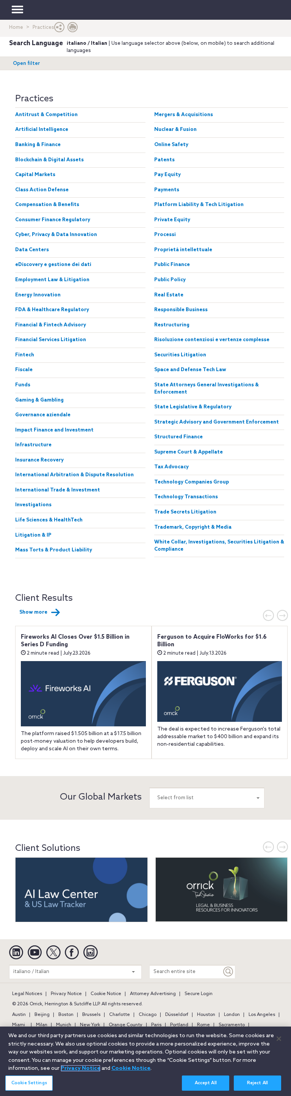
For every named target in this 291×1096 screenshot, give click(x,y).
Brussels (91, 1014)
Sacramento (232, 1025)
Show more (33, 612)
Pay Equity (167, 175)
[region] (145, 1061)
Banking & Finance (38, 145)
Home (16, 27)
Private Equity (172, 220)
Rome (203, 1025)
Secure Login (199, 994)
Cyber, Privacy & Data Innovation (56, 235)
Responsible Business (181, 310)
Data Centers (32, 250)
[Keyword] (228, 972)
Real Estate (168, 295)
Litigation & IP (33, 535)
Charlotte (119, 1014)
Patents (164, 160)
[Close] (279, 1038)
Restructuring (171, 325)
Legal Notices (27, 994)
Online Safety (171, 145)
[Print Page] (72, 29)
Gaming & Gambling (39, 400)
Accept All (206, 1083)
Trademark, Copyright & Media (193, 527)
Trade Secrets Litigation (185, 512)
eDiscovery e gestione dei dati (53, 265)
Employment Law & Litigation (52, 280)
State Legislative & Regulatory (193, 407)
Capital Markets (35, 175)
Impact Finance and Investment (54, 430)
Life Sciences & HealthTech (49, 520)
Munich (63, 1025)
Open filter (26, 63)
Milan (41, 1025)
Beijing (42, 1014)
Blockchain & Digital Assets (49, 160)
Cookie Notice (106, 994)
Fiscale (24, 370)
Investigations (33, 505)
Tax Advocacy (171, 467)
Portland (179, 1025)
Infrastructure (33, 445)
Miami (18, 1025)
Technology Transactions (186, 497)
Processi (165, 235)
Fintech (24, 355)
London (232, 1014)
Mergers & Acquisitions (183, 115)
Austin (19, 1014)
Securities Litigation (180, 355)
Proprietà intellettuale (183, 250)
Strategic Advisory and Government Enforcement (216, 422)
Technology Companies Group (191, 482)
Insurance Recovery (39, 460)
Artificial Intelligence (41, 129)
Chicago (147, 1014)
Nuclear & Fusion (175, 129)
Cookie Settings (29, 1083)
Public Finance (172, 265)
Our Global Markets (101, 797)
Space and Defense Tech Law (190, 370)
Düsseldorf (176, 1014)
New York (90, 1025)
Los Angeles (262, 1014)
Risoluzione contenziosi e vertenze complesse (211, 340)
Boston (66, 1014)
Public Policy (170, 280)
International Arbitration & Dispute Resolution (74, 475)
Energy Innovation (38, 295)
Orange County (125, 1025)
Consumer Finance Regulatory (52, 220)
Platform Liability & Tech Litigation (199, 205)
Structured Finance (178, 437)
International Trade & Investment (57, 490)
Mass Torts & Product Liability (53, 550)
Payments (166, 190)
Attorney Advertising (153, 994)
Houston (206, 1014)
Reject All (257, 1083)
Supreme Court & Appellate (188, 452)
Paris (156, 1025)
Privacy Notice (66, 994)
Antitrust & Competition (46, 115)
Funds (22, 385)
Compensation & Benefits (47, 205)
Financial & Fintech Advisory (50, 325)
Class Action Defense (42, 190)
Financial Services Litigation (50, 340)
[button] (59, 29)
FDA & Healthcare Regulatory (52, 310)
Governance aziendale (42, 415)
